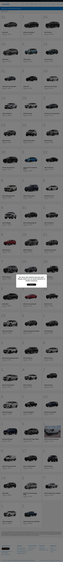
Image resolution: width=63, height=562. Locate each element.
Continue (31, 284)
